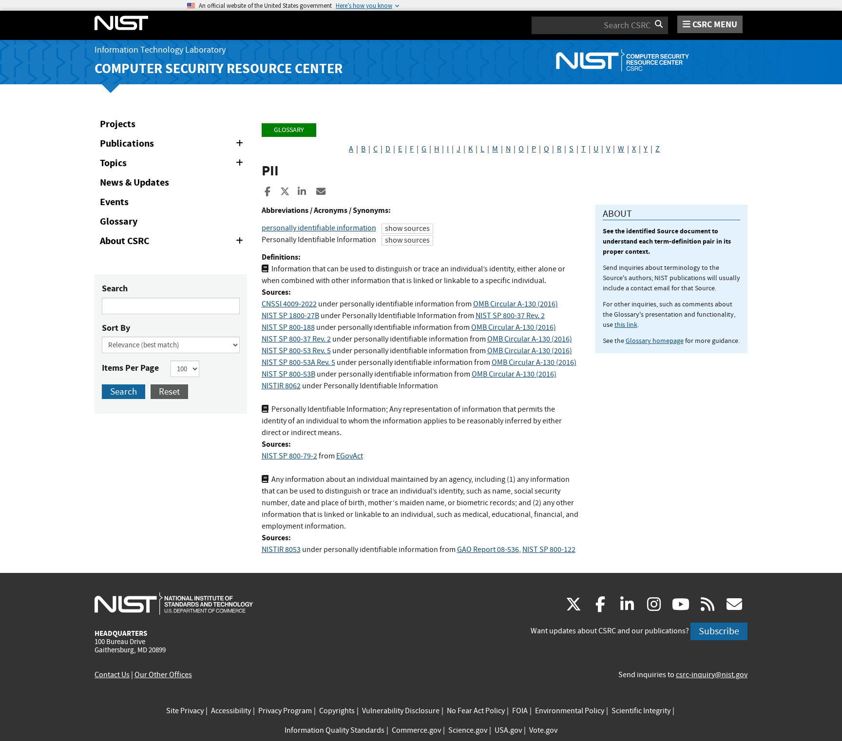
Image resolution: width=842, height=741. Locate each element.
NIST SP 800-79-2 (289, 456)
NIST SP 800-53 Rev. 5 (296, 351)
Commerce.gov (416, 730)
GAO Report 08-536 (488, 549)
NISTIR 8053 (281, 549)
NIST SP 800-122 (548, 549)
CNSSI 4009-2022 (289, 304)
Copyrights (337, 711)
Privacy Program (285, 711)
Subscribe (719, 631)
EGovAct (349, 456)
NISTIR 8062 (281, 386)
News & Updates (134, 182)
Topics (173, 164)
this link (625, 324)
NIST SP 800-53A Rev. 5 (298, 362)
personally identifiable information (319, 228)
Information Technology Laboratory (160, 50)
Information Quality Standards (334, 730)
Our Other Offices (163, 675)
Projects (117, 124)
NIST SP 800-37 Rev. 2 (510, 316)
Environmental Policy (569, 711)
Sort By (116, 328)
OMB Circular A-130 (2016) (515, 304)
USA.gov (508, 730)
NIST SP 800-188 (288, 327)
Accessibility (231, 711)
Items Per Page (130, 368)
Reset (169, 391)
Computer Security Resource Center (219, 68)
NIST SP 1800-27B (290, 316)
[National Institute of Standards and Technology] (174, 603)
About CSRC (173, 242)
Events (114, 202)
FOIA (520, 711)
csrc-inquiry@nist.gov (711, 675)
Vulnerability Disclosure (401, 711)
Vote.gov (543, 730)
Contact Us (112, 675)
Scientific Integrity (641, 711)
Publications (173, 145)
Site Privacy (185, 711)
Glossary (118, 221)
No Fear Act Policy (476, 711)
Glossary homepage (655, 340)
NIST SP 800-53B (288, 374)
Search (115, 288)
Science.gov (467, 730)
